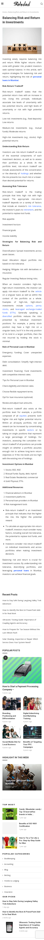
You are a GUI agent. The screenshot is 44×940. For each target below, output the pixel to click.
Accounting (8, 864)
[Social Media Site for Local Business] (11, 732)
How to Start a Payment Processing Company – (20, 688)
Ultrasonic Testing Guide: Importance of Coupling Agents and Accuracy (30, 925)
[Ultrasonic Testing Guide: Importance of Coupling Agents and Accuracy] (9, 927)
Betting (7, 875)
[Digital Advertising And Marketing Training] (32, 704)
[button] (5, 777)
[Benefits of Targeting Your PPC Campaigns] (32, 732)
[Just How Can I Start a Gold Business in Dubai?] (22, 777)
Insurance (8, 892)
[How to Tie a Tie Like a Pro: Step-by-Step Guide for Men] (9, 843)
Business (8, 886)
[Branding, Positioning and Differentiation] (11, 704)
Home (4, 12)
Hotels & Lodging (11, 880)
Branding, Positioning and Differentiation (9, 716)
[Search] (41, 4)
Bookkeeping (9, 858)
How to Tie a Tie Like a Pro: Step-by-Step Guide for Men (29, 840)
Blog (6, 869)
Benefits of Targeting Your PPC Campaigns (32, 744)
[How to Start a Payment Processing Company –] (22, 670)
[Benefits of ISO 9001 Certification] (9, 828)
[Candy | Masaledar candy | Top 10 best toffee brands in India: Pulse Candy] (9, 814)
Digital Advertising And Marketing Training (31, 716)
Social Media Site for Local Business (11, 743)
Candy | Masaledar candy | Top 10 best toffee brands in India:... (30, 812)
